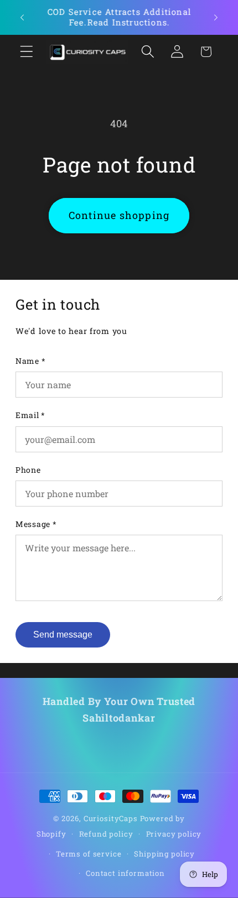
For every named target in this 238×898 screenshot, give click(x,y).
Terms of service (88, 854)
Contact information (125, 873)
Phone (28, 469)
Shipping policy (164, 854)
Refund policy (106, 834)
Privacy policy (174, 834)
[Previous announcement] (22, 17)
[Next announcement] (216, 17)
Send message (62, 634)
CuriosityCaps (111, 818)
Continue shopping (119, 215)
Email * (30, 415)
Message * (35, 524)
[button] (27, 51)
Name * (30, 361)
